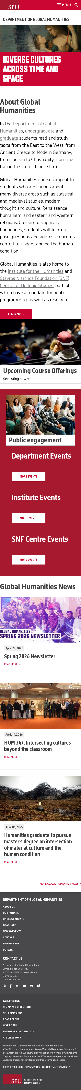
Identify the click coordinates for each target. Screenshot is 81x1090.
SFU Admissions (12, 1013)
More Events (28, 476)
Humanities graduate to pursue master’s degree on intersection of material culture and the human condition (38, 844)
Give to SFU (10, 1025)
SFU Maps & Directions (17, 1007)
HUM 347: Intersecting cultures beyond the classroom (37, 745)
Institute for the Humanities (36, 271)
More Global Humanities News (59, 883)
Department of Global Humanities (36, 19)
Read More (10, 664)
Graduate (9, 925)
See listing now (14, 379)
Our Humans (11, 913)
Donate (8, 949)
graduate (9, 138)
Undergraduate (13, 919)
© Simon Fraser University (56, 1067)
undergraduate (40, 131)
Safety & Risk (11, 1000)
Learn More (16, 314)
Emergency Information (18, 1031)
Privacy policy (32, 1067)
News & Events (12, 931)
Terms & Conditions (13, 1067)
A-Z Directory (12, 1037)
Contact (8, 937)
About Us (9, 906)
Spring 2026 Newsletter (29, 656)
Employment (11, 943)
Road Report (11, 1019)
